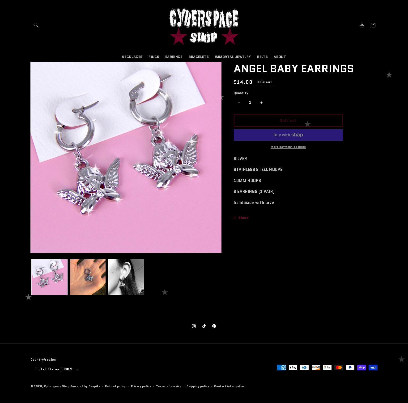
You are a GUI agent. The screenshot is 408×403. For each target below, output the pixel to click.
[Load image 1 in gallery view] (49, 277)
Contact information (229, 386)
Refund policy (115, 386)
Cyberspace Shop (57, 386)
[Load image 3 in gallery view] (126, 277)
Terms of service (168, 386)
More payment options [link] (288, 147)
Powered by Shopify (85, 386)
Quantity (241, 93)
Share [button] (243, 217)
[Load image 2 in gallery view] (88, 277)
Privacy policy (141, 386)
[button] (35, 25)
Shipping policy (198, 386)
